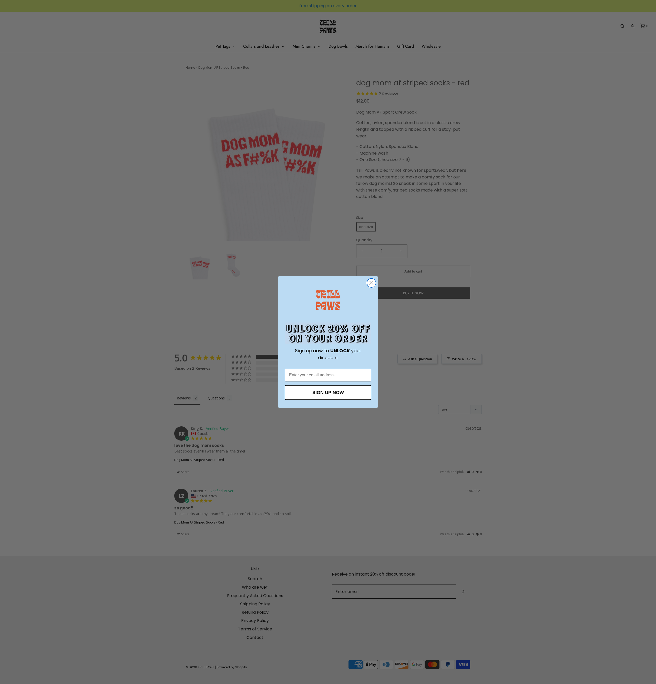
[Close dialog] (371, 282)
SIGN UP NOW (328, 392)
